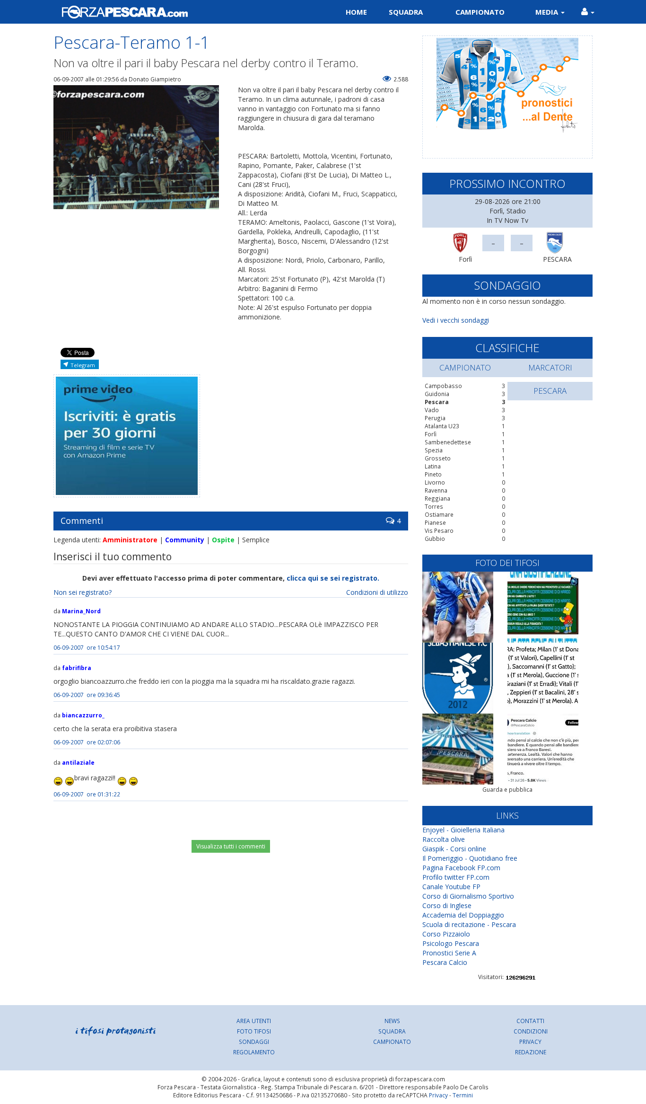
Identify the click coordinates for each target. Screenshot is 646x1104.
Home (356, 12)
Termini (463, 1095)
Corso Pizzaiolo (446, 933)
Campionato (480, 12)
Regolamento (254, 1052)
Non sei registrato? (82, 592)
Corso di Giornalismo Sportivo (468, 896)
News (392, 1021)
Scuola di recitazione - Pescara (469, 924)
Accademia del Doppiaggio (463, 914)
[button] (588, 12)
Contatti (530, 1021)
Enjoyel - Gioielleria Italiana (463, 829)
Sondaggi (254, 1041)
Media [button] (547, 12)
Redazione (530, 1052)
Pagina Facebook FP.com (461, 867)
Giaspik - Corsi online (454, 848)
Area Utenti (253, 1021)
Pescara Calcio (444, 962)
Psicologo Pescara (450, 943)
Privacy (530, 1041)
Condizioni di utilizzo (377, 592)
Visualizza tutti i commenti (230, 846)
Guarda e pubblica (507, 790)
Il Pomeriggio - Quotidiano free (469, 858)
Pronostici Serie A (449, 952)
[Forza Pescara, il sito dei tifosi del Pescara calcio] (184, 12)
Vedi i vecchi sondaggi (455, 320)
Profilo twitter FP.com (455, 877)
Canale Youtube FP (451, 886)
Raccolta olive (443, 839)
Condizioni (531, 1031)
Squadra (406, 12)
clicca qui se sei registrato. (333, 578)
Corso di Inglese (446, 905)
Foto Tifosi (254, 1031)
